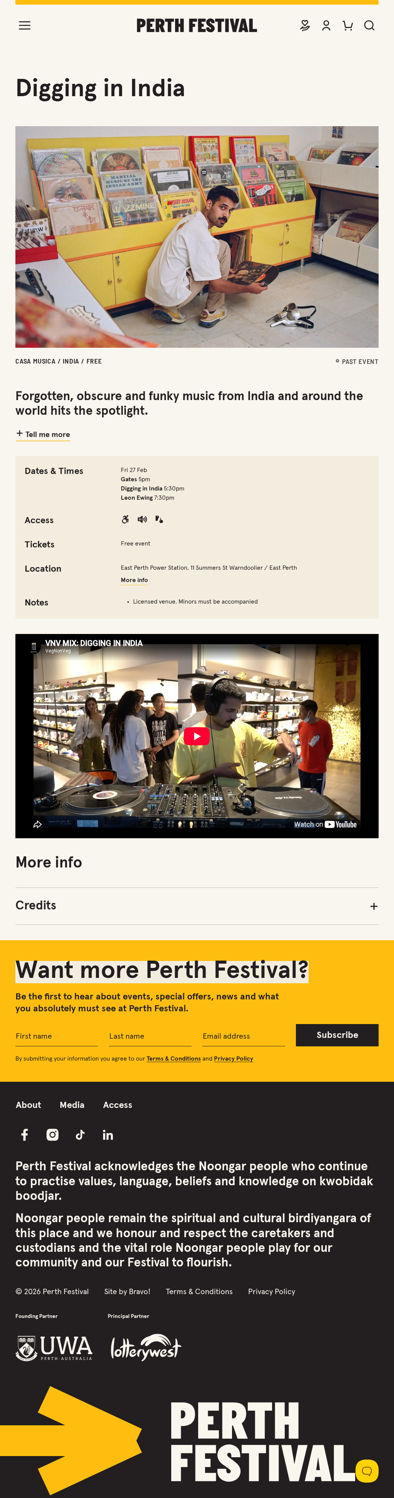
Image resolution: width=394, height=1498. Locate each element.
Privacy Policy (271, 1292)
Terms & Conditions (199, 1292)
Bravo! (139, 1292)
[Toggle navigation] (24, 25)
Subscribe (337, 1035)
